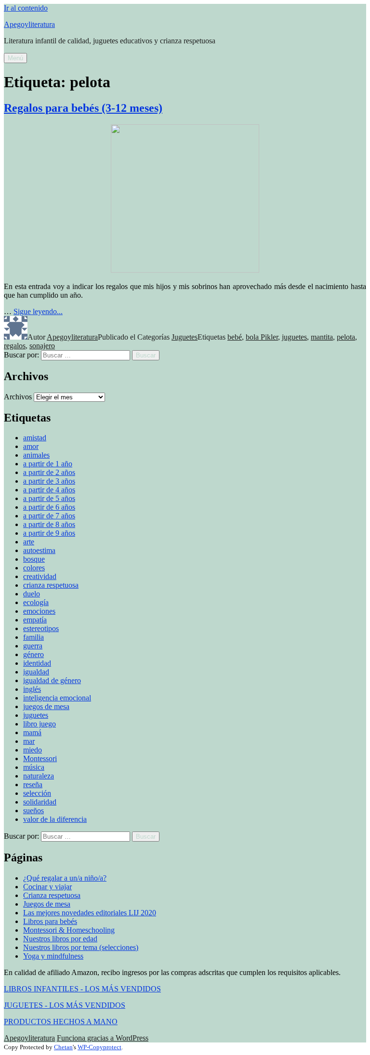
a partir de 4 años (49, 490)
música (33, 767)
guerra (32, 646)
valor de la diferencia (55, 819)
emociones (39, 611)
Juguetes (185, 337)
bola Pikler (262, 337)
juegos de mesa (46, 706)
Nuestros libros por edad (60, 939)
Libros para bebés (50, 921)
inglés (32, 689)
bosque (34, 559)
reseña (32, 784)
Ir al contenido (26, 8)
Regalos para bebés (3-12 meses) (83, 108)
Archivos (18, 397)
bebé (234, 337)
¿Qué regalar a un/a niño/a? (64, 878)
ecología (36, 602)
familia (33, 637)
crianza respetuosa (51, 585)
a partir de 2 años (49, 472)
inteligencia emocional (57, 698)
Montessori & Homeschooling (69, 930)
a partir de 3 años (49, 481)
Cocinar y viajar (47, 887)
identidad (37, 663)
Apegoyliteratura (29, 24)
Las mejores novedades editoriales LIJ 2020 (89, 913)
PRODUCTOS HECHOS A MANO (61, 1021)
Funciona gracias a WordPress (102, 1038)
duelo (31, 594)
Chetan (63, 1047)
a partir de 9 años (49, 533)
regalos (15, 346)
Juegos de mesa (46, 904)
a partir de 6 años (49, 507)
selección (37, 793)
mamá (32, 732)
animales (36, 455)
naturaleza (38, 776)
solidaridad (39, 802)
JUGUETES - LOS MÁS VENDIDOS (64, 1005)
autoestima (39, 550)
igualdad (36, 672)
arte (28, 542)
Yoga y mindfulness (53, 956)
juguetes (294, 337)
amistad (34, 438)
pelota (346, 337)
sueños (33, 810)
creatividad (39, 576)
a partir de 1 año (47, 464)
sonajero (42, 346)
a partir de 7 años (49, 516)
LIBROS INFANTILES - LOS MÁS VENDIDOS (82, 989)
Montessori (40, 758)
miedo (32, 750)
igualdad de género (52, 680)
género (33, 654)
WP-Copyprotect (99, 1047)
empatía (35, 620)
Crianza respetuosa (51, 895)
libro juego (39, 724)
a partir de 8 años (49, 524)
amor (31, 446)
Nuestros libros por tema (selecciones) (80, 947)
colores (34, 568)
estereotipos (41, 628)
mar (29, 741)
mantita (322, 337)
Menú (15, 58)
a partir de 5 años (49, 498)
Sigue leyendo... (38, 311)
